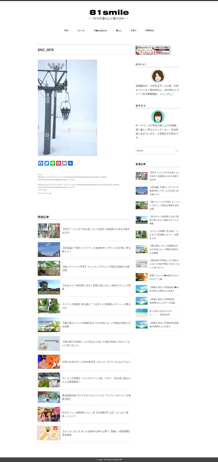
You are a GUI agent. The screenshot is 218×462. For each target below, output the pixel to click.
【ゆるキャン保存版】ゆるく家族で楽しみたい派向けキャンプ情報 (164, 220)
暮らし (119, 30)
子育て (134, 30)
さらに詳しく (167, 94)
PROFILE (149, 30)
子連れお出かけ (100, 30)
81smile (99, 460)
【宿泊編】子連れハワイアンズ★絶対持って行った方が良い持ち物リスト (164, 191)
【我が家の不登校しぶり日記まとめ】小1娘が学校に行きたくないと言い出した (164, 264)
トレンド (81, 30)
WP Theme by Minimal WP (113, 460)
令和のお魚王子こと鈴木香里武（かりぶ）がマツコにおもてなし (96, 361)
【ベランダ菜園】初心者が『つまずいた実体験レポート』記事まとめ (164, 234)
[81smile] (109, 9)
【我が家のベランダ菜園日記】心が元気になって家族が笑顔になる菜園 (164, 249)
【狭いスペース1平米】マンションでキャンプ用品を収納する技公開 (164, 205)
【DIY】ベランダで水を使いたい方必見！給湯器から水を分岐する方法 (164, 176)
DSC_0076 (43, 189)
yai (50, 193)
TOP (66, 30)
